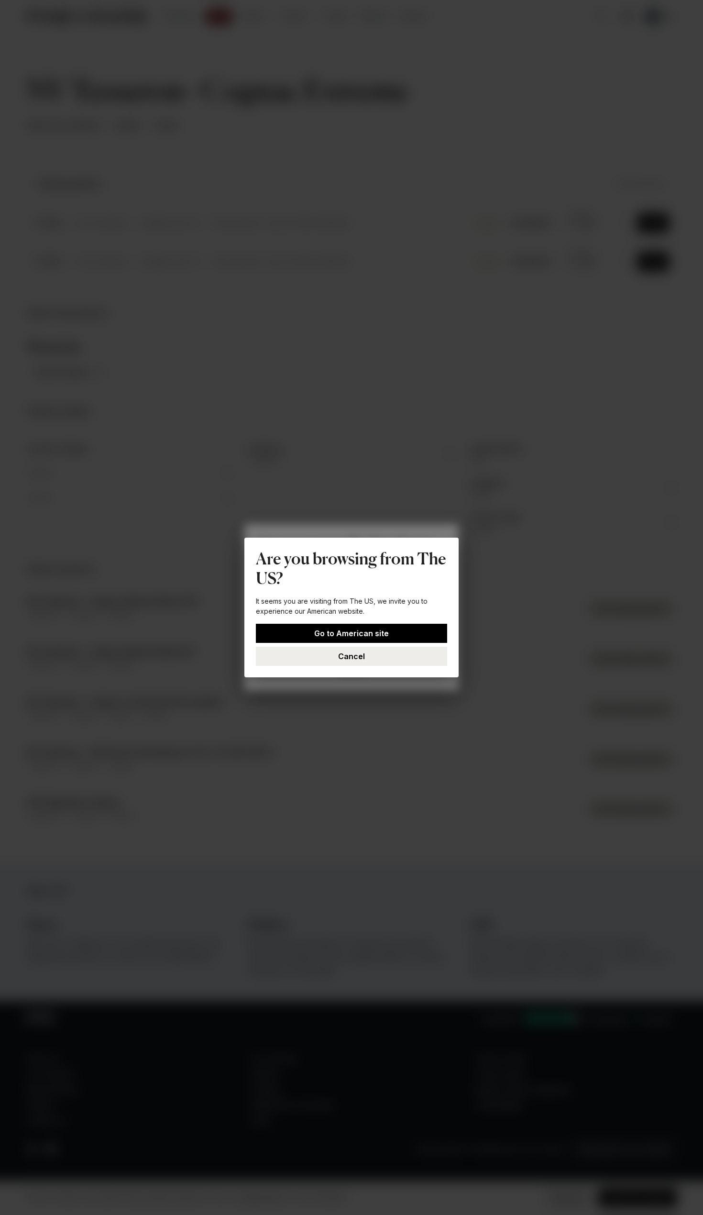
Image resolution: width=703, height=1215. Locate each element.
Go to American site (351, 633)
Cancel (351, 656)
